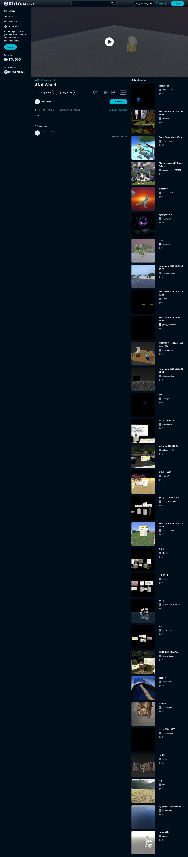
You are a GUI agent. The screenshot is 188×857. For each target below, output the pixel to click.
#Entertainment (48, 80)
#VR (37, 80)
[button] (95, 92)
